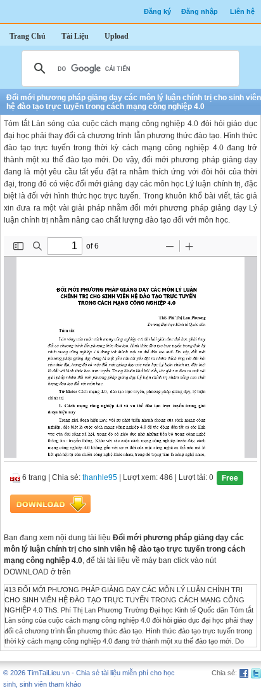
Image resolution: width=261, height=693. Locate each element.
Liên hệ (242, 11)
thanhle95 (99, 477)
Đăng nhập (199, 11)
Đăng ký (157, 11)
